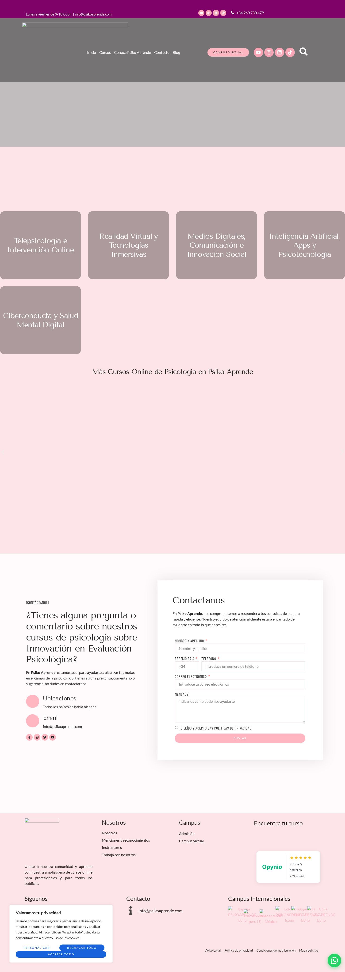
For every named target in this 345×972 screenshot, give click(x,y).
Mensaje (181, 694)
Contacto (161, 52)
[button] (3, 452)
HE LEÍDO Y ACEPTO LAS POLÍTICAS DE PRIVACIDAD (215, 728)
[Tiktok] (223, 13)
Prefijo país (185, 658)
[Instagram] (209, 13)
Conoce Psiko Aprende (132, 52)
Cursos (105, 52)
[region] (61, 934)
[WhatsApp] (334, 960)
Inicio (91, 52)
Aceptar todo (61, 954)
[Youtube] (201, 13)
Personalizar (36, 947)
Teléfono (209, 658)
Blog (176, 52)
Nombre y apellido (190, 640)
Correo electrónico (191, 676)
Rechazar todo (82, 947)
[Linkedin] (216, 13)
